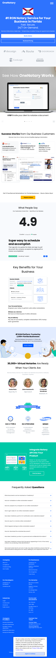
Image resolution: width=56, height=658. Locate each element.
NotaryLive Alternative (8, 632)
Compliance (6, 564)
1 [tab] (24, 121)
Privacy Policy (36, 648)
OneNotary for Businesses (32, 563)
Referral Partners (33, 570)
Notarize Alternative (8, 622)
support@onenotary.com (35, 626)
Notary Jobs (32, 592)
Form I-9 (31, 612)
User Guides (6, 569)
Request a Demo (28, 197)
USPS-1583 (31, 604)
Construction (6, 603)
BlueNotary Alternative (8, 630)
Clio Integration (33, 572)
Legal (4, 600)
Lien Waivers (32, 602)
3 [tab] (29, 121)
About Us (5, 562)
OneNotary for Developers (6, 583)
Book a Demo (28, 345)
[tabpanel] (28, 99)
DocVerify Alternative (8, 624)
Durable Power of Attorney (33, 607)
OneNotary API (6, 586)
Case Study (32, 574)
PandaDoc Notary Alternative (7, 627)
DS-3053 (31, 610)
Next (53, 120)
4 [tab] (31, 121)
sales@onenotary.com (35, 623)
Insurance (5, 605)
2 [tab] (27, 121)
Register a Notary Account (33, 587)
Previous (2, 120)
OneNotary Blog (7, 567)
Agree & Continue (30, 653)
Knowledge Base (33, 590)
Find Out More (36, 473)
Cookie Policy (19, 650)
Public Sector (6, 607)
